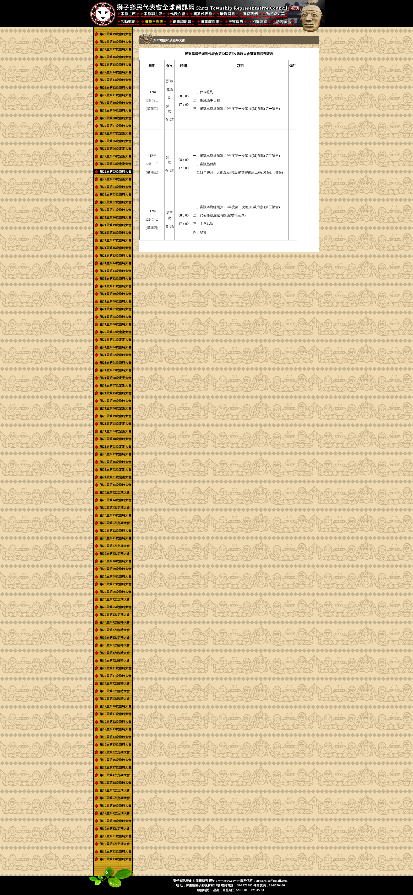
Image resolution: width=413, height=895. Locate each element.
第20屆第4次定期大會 (115, 553)
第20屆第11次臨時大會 (115, 538)
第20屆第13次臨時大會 (115, 515)
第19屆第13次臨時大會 (115, 729)
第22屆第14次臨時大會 (115, 72)
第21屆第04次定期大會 (115, 431)
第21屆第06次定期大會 (115, 408)
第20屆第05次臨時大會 (115, 607)
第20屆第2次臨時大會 (115, 645)
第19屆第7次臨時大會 (115, 683)
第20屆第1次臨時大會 (115, 653)
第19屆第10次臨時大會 (115, 706)
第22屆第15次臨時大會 (115, 64)
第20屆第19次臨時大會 (115, 416)
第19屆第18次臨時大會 (115, 782)
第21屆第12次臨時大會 (115, 278)
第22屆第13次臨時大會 (115, 80)
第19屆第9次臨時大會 (115, 698)
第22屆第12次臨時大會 (115, 87)
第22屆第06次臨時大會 (115, 141)
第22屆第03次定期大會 (115, 179)
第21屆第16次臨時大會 (115, 248)
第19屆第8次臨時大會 (115, 691)
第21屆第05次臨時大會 (115, 316)
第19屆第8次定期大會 (115, 828)
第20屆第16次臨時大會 (115, 462)
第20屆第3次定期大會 (115, 599)
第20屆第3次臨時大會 (115, 630)
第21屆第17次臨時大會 (115, 240)
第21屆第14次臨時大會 (115, 263)
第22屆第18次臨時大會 (115, 41)
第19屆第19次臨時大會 (115, 805)
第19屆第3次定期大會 (115, 752)
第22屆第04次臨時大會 (115, 187)
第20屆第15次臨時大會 (115, 485)
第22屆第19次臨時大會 (115, 34)
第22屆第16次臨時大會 (115, 57)
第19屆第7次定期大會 (115, 813)
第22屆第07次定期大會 (115, 133)
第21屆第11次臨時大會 (115, 286)
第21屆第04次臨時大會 (115, 347)
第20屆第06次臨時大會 (115, 591)
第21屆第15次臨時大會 (115, 255)
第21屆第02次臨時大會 (115, 355)
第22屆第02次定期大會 (115, 332)
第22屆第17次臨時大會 (115, 49)
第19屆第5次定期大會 (115, 790)
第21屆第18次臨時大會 (115, 232)
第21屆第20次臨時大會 (115, 217)
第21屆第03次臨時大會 (115, 370)
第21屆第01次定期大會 (115, 477)
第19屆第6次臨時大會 (115, 660)
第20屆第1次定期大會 (115, 637)
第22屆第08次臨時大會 (115, 118)
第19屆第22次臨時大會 (115, 851)
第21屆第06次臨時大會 (115, 324)
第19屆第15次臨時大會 (115, 744)
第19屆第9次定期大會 (115, 844)
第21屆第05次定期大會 (115, 423)
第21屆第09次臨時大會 (115, 301)
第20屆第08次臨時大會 (115, 576)
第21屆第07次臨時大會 (115, 309)
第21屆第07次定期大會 (115, 385)
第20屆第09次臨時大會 (115, 569)
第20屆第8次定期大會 (115, 492)
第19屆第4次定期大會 (115, 775)
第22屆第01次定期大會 (115, 339)
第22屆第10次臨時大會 (115, 103)
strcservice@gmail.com (272, 880)
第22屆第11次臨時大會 (115, 95)
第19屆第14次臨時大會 (115, 737)
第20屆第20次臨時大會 (115, 400)
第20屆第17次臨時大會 (115, 454)
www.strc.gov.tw (228, 880)
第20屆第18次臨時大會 (115, 439)
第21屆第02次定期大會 (115, 469)
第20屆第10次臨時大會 (115, 561)
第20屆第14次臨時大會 (115, 500)
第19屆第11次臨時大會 (115, 714)
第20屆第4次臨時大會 (115, 622)
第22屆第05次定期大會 (115, 156)
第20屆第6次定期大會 (115, 523)
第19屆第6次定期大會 (115, 798)
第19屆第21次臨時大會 (115, 836)
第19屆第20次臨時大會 (115, 821)
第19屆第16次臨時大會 (115, 760)
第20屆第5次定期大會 (115, 546)
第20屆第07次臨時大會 (115, 584)
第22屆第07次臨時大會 (115, 125)
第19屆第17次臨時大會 (115, 767)
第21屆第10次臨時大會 (115, 294)
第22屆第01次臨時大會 (115, 210)
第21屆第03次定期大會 (115, 446)
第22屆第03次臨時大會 (115, 194)
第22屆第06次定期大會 (115, 148)
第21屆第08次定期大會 (115, 378)
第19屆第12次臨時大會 (115, 721)
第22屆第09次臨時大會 (115, 110)
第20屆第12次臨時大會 (115, 530)
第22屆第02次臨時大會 (115, 202)
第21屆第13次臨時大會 (115, 271)
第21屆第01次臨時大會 (115, 362)
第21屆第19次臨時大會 (115, 225)
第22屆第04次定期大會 (115, 164)
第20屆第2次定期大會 (115, 614)
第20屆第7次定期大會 (115, 507)
